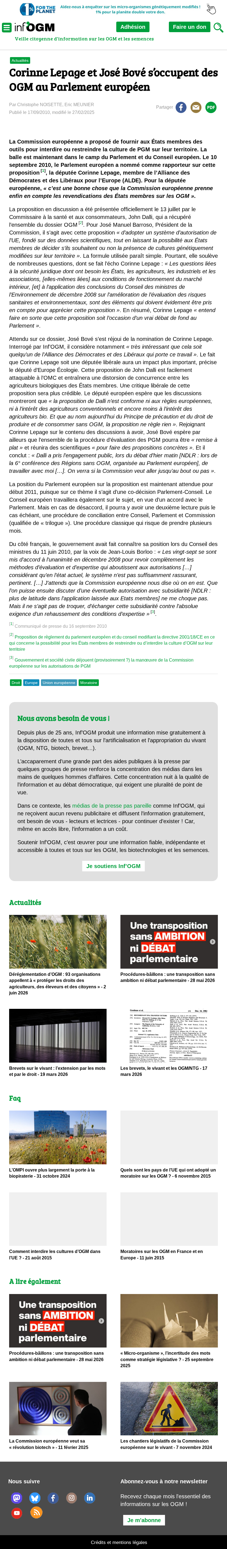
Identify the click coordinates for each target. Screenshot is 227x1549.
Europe (31, 682)
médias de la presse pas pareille (111, 806)
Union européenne (59, 682)
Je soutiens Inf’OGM (113, 866)
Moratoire (88, 682)
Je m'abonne (144, 1520)
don (189, 27)
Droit (16, 682)
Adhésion (132, 27)
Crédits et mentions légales (119, 1542)
